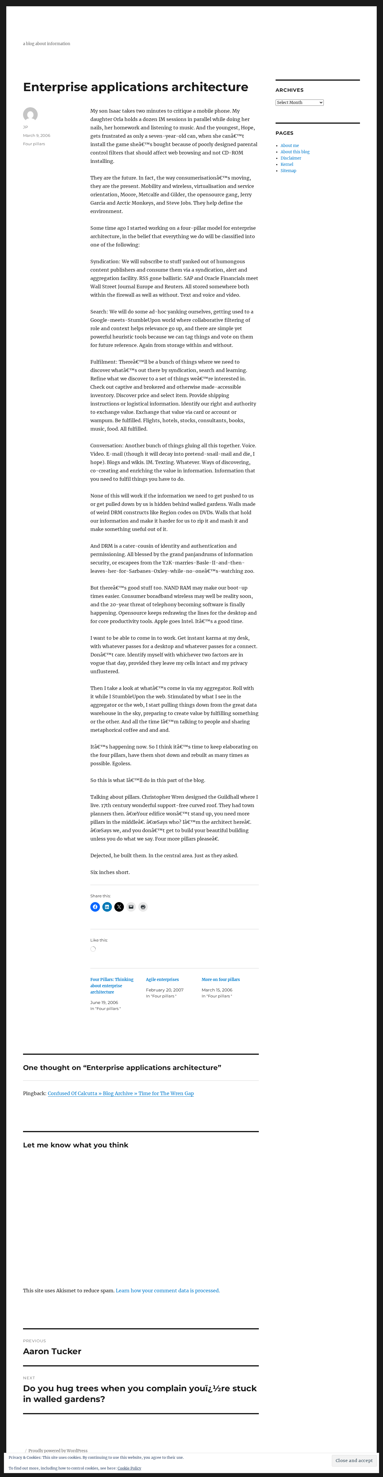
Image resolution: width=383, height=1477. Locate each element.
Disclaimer (291, 158)
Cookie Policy (129, 1468)
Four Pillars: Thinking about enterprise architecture (111, 986)
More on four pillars (221, 979)
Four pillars (34, 143)
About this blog (295, 151)
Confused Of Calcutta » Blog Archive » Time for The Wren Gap (121, 1093)
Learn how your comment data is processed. (168, 1291)
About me (290, 145)
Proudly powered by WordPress (58, 1450)
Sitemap (288, 170)
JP (25, 127)
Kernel (287, 164)
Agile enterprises (162, 979)
